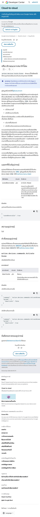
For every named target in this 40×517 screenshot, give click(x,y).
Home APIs (4, 414)
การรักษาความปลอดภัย (7, 436)
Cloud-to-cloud (9, 8)
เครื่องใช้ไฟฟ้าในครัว (6, 446)
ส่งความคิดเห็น (8, 44)
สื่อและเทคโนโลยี (6, 440)
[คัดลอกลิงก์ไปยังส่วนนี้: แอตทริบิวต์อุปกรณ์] (21, 165)
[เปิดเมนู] (3, 2)
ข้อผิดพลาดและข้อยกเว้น (14, 341)
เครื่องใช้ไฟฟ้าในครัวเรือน (7, 443)
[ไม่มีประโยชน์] (16, 39)
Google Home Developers (8, 36)
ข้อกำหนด (3, 508)
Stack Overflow (6, 497)
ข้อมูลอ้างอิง (31, 36)
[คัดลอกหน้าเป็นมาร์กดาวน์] (9, 69)
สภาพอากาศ (4, 433)
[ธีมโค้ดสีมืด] (34, 211)
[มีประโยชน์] (14, 39)
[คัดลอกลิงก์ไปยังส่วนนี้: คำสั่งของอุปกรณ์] (19, 239)
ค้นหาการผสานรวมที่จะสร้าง (8, 401)
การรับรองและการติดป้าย (7, 461)
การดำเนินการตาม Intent (23, 174)
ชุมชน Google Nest (7, 500)
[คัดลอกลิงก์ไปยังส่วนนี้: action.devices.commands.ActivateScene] (8, 256)
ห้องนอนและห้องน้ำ (6, 450)
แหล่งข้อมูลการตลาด (6, 464)
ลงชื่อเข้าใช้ (35, 2)
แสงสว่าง (3, 429)
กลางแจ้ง (3, 453)
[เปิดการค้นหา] (29, 2)
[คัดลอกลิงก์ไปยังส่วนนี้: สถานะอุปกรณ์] (16, 227)
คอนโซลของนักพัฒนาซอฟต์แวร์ (9, 488)
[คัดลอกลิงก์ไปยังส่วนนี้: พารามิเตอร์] (10, 265)
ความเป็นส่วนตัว (12, 508)
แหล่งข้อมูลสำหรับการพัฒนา (8, 468)
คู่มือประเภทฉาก (17, 91)
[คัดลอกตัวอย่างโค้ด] (37, 211)
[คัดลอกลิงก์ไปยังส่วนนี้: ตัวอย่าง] (8, 203)
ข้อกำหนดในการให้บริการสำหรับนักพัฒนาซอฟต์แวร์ (14, 477)
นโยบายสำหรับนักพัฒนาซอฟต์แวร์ (10, 480)
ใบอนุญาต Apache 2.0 (31, 361)
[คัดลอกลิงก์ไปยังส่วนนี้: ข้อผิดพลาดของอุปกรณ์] (25, 336)
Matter (3, 379)
